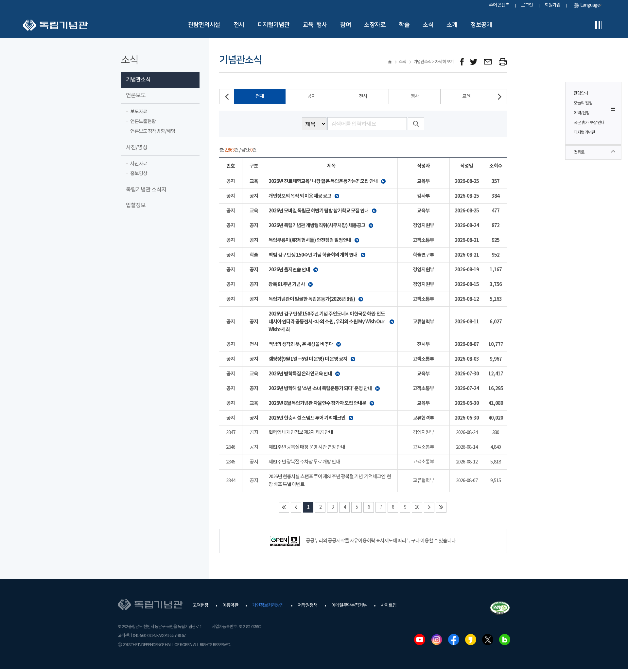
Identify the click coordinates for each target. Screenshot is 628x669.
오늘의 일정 (583, 103)
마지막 (441, 507)
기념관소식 (138, 80)
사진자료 (138, 164)
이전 (296, 507)
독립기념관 (55, 25)
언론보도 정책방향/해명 (152, 131)
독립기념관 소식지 (146, 190)
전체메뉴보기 (598, 25)
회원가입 (552, 5)
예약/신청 (581, 113)
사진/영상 (137, 147)
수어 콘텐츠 (499, 5)
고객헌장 (200, 605)
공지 (311, 96)
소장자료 (375, 25)
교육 (466, 96)
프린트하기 (503, 62)
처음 (284, 507)
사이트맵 (388, 605)
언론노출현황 (143, 121)
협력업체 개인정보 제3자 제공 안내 (301, 432)
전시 (239, 25)
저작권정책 (307, 605)
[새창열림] (462, 62)
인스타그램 (436, 639)
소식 (428, 25)
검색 (416, 123)
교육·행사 (315, 25)
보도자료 (138, 112)
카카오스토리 (470, 639)
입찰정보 (136, 205)
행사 (414, 96)
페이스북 (453, 639)
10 (417, 507)
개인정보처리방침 (268, 605)
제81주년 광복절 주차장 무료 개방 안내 (304, 462)
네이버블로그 (504, 639)
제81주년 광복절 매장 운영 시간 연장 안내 (307, 447)
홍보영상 (138, 173)
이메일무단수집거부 (349, 605)
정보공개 (481, 25)
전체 (259, 96)
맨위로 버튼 (613, 152)
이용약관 (230, 605)
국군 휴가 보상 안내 (589, 122)
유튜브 (419, 639)
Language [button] (590, 5)
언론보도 (136, 95)
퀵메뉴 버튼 (613, 108)
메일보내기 (488, 62)
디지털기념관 (273, 25)
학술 (404, 25)
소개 (451, 25)
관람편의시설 (204, 25)
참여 (345, 25)
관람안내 (581, 93)
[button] (499, 96)
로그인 (527, 5)
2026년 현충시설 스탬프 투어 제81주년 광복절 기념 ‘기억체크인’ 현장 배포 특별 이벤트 (330, 480)
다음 (429, 507)
